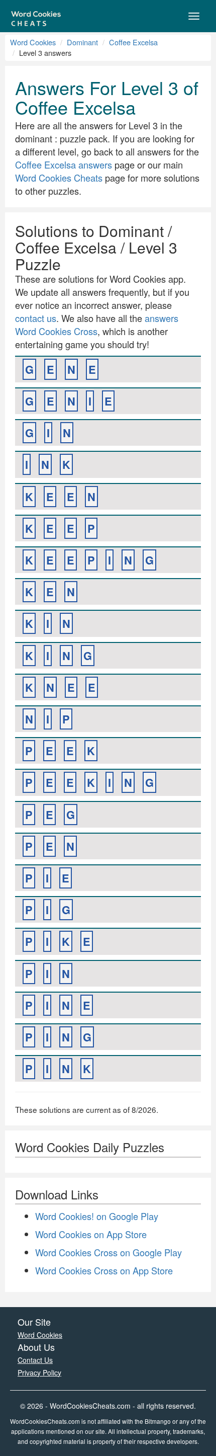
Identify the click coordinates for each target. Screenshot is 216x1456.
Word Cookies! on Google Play (96, 1216)
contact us (35, 318)
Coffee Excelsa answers (63, 164)
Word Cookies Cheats (58, 177)
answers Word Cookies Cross (96, 324)
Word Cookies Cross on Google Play (108, 1252)
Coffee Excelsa (133, 42)
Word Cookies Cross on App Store (104, 1270)
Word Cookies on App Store (91, 1234)
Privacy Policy (39, 1372)
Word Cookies (33, 42)
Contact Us (35, 1360)
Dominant (82, 42)
